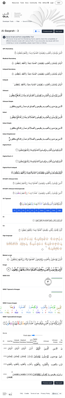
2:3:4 (5, 374)
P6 (14, 210)
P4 (23, 210)
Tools (22, 3)
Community (33, 3)
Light (59, 210)
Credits (26, 393)
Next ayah (59, 31)
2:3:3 (5, 364)
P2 (32, 210)
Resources (15, 3)
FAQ (39, 3)
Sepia (47, 210)
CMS (58, 3)
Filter (18, 21)
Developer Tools (8, 21)
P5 (19, 210)
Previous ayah (47, 31)
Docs (26, 3)
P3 (28, 210)
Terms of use (35, 393)
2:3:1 (5, 348)
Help (38, 31)
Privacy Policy (45, 393)
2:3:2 (5, 356)
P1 (36, 210)
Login (52, 3)
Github (44, 43)
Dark (53, 210)
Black (41, 210)
